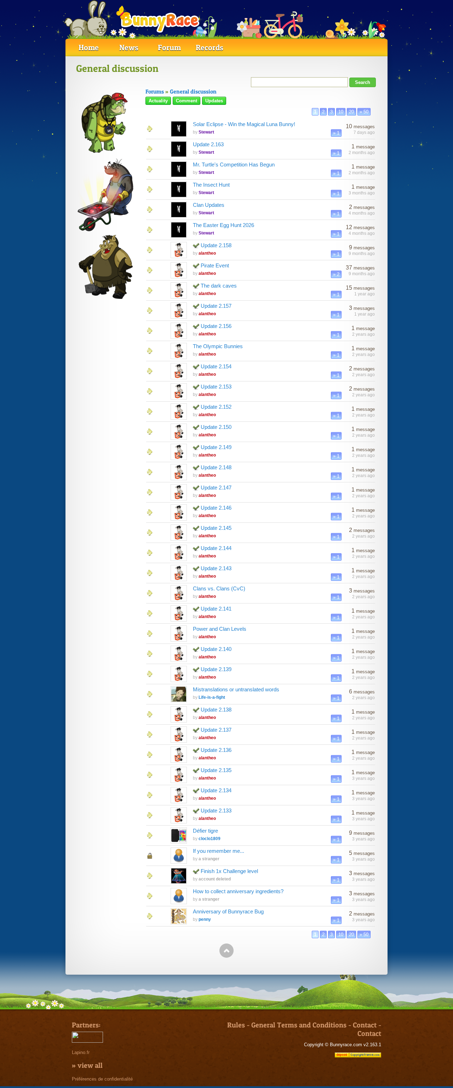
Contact (365, 1025)
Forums (154, 91)
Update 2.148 (216, 467)
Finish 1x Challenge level (229, 871)
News (128, 47)
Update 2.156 (216, 326)
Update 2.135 (216, 770)
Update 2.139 (216, 669)
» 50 (364, 111)
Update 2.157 (216, 306)
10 (340, 111)
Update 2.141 (216, 609)
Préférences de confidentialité (102, 1079)
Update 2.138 (216, 710)
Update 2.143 (216, 568)
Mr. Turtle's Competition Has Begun (234, 165)
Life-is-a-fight (212, 697)
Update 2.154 (216, 366)
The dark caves (219, 286)
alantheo (207, 253)
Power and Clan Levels (219, 629)
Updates (214, 100)
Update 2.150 (216, 427)
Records (209, 47)
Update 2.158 (216, 245)
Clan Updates (208, 205)
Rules (236, 1025)
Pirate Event (215, 265)
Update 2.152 (216, 407)
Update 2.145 (216, 528)
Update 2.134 (216, 790)
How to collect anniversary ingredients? (238, 891)
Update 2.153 (216, 387)
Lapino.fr (81, 1052)
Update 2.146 (216, 508)
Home (89, 47)
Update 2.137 (216, 730)
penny (205, 919)
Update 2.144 (216, 548)
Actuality (158, 100)
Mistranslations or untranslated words (236, 689)
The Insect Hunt (211, 185)
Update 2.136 (216, 750)
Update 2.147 (216, 487)
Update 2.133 (216, 811)
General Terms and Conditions (298, 1025)
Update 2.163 (208, 144)
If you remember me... (218, 851)
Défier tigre (205, 831)
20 (351, 111)
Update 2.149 (216, 447)
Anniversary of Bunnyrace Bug (228, 911)
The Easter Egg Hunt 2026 (223, 225)
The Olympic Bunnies (218, 346)
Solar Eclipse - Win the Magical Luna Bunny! (244, 124)
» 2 (336, 274)
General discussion (193, 91)
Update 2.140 (216, 649)
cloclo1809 (209, 838)
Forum (169, 47)
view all (90, 1065)
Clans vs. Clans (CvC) (219, 588)
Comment (186, 100)
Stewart (206, 132)
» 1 (336, 133)
